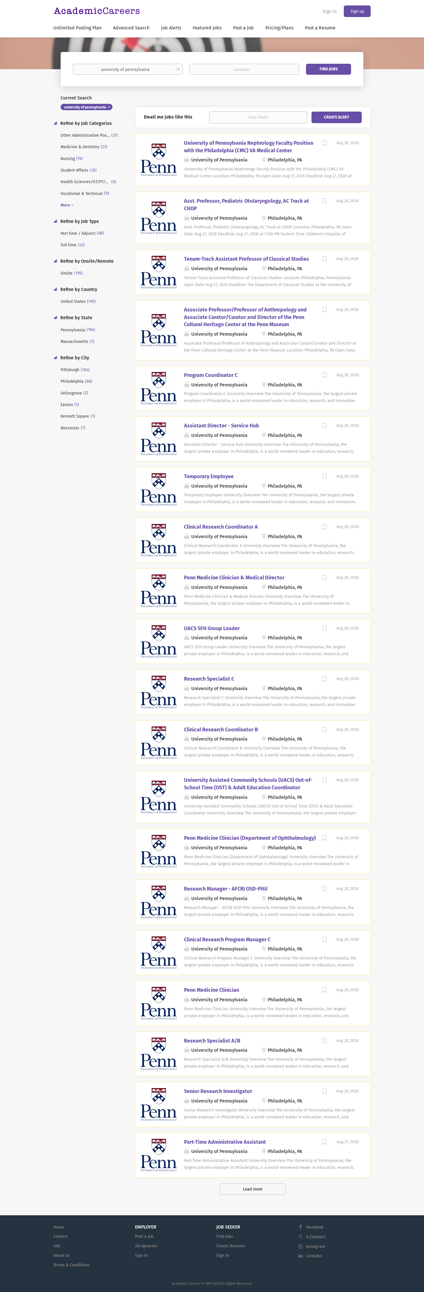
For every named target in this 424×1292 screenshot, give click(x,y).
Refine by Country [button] (78, 289)
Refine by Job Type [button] (79, 221)
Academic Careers (186, 1284)
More (65, 205)
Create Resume (230, 1246)
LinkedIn (314, 1256)
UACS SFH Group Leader (212, 628)
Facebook (314, 1227)
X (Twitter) (315, 1237)
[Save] (324, 144)
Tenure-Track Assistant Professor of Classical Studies (246, 259)
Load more (252, 1189)
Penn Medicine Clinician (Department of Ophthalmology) (250, 838)
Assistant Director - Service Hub (221, 425)
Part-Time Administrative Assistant (225, 1142)
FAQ (56, 1246)
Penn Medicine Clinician (211, 990)
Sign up (357, 11)
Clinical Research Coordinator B (221, 729)
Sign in (329, 11)
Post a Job (144, 1236)
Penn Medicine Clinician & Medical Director (234, 577)
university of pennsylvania (85, 107)
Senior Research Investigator (218, 1091)
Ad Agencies (146, 1246)
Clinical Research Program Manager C (227, 939)
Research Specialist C (209, 679)
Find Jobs (329, 69)
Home (58, 1227)
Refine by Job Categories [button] (85, 123)
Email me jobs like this (168, 117)
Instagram (315, 1246)
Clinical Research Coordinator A (221, 527)
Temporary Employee (209, 476)
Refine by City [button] (74, 357)
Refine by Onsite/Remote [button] (86, 261)
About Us (61, 1255)
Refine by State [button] (75, 317)
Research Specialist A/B (212, 1041)
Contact (60, 1236)
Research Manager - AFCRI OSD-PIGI (225, 889)
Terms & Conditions (71, 1265)
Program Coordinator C (211, 375)
